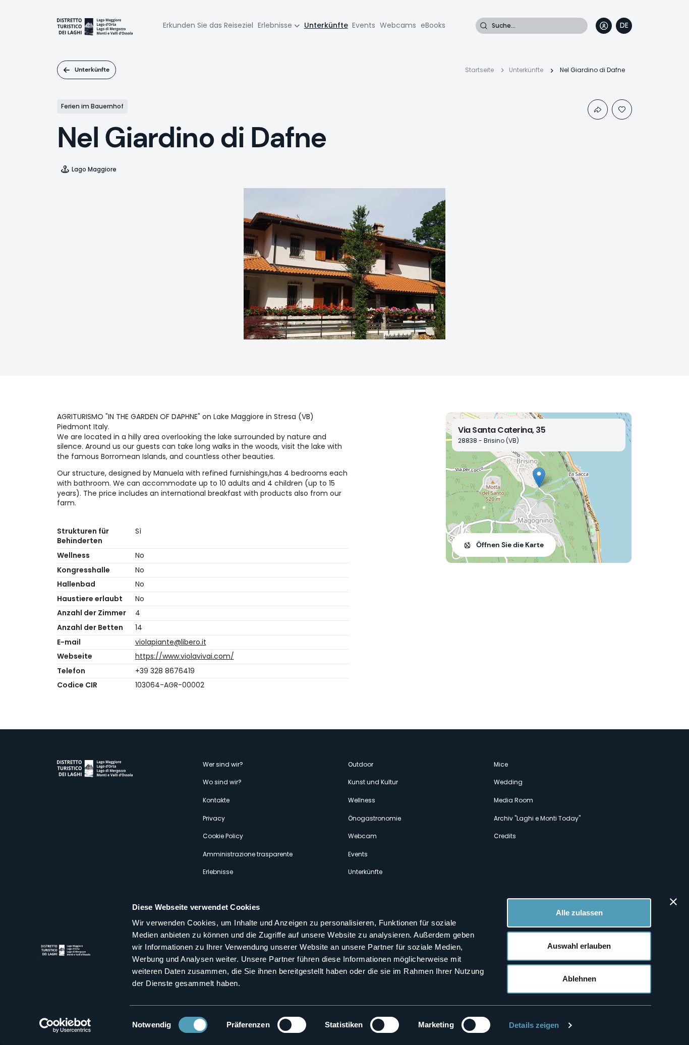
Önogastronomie (374, 818)
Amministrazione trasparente (248, 854)
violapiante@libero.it (170, 642)
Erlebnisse (275, 25)
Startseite (479, 70)
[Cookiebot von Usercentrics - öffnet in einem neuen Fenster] (65, 1025)
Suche (484, 26)
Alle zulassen (579, 912)
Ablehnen (579, 978)
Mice (501, 764)
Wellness (361, 800)
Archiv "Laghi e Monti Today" (537, 818)
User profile (604, 26)
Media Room (513, 800)
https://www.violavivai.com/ (184, 656)
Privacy (214, 818)
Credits (505, 836)
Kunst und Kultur (373, 782)
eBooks (433, 25)
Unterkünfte (326, 25)
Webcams (398, 25)
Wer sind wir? (223, 764)
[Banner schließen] (673, 901)
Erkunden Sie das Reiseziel (208, 25)
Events (363, 25)
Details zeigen (534, 1025)
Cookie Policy (223, 836)
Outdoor (360, 764)
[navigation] (624, 26)
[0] (622, 109)
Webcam (362, 836)
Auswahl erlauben (579, 946)
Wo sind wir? (222, 782)
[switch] (291, 1025)
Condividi (598, 109)
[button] (539, 477)
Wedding (508, 782)
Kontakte (216, 800)
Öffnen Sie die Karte (510, 544)
